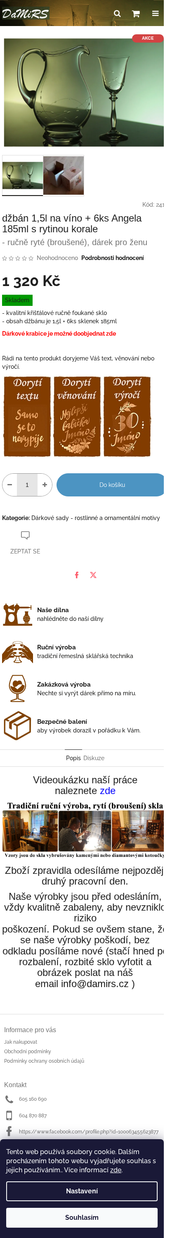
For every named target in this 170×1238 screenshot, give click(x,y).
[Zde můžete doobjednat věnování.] (77, 416)
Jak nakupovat (20, 1042)
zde (115, 1170)
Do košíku (112, 485)
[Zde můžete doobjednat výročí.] (127, 416)
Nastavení (82, 1191)
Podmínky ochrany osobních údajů (44, 1061)
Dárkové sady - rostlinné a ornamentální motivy (95, 518)
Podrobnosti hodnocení (112, 258)
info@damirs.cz (95, 983)
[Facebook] (76, 575)
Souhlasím (82, 1217)
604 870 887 (33, 1116)
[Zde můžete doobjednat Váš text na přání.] (27, 416)
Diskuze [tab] (93, 758)
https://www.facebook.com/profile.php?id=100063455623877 (88, 1132)
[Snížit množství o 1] (9, 485)
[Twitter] (93, 575)
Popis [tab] (73, 758)
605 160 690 (33, 1099)
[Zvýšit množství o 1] (45, 485)
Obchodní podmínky (27, 1051)
